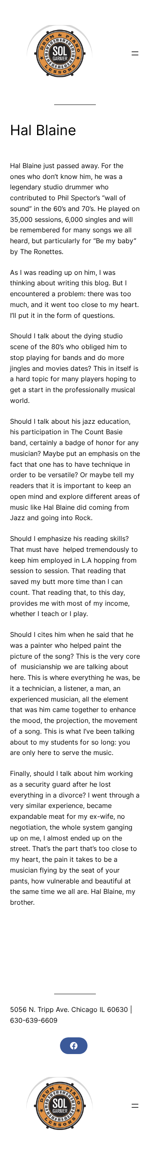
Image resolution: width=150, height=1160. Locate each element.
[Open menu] (135, 53)
